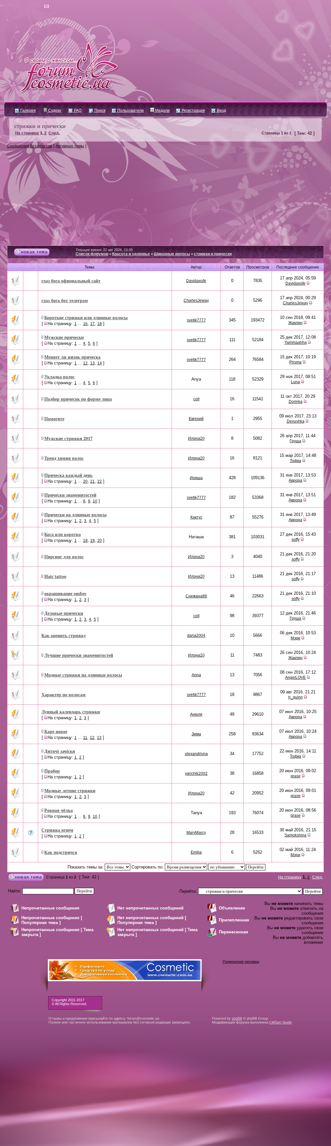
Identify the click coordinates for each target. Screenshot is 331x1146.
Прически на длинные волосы (75, 514)
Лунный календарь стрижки (70, 711)
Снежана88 (196, 596)
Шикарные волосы (172, 254)
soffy (296, 539)
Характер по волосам (63, 694)
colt (196, 399)
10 (95, 501)
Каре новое (55, 731)
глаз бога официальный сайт (71, 280)
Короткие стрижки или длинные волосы (86, 317)
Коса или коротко (62, 534)
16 (85, 323)
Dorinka (296, 401)
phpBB (237, 1018)
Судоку (54, 110)
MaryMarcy (196, 832)
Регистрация (193, 110)
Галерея (27, 110)
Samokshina (295, 835)
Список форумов (92, 254)
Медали (162, 110)
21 (92, 481)
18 (99, 323)
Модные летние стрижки (69, 790)
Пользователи (130, 110)
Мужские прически (64, 337)
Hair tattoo (55, 576)
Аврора (295, 480)
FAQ (77, 110)
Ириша (196, 478)
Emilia (196, 852)
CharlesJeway (196, 300)
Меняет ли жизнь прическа (72, 356)
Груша (295, 441)
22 (99, 481)
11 (85, 737)
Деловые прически (63, 613)
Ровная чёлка (58, 810)
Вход (221, 110)
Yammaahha (295, 342)
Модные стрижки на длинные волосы (83, 674)
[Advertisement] (165, 197)
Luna (295, 382)
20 (85, 481)
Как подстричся (60, 852)
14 (99, 363)
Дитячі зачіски (59, 751)
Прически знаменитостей (70, 494)
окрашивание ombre (65, 593)
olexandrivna (196, 754)
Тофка (295, 460)
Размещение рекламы (241, 961)
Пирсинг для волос (64, 556)
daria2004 (196, 635)
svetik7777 (196, 320)
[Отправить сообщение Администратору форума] (28, 6)
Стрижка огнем (57, 829)
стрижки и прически (40, 126)
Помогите (54, 418)
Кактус (196, 517)
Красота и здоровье (131, 254)
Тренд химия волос (64, 458)
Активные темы (70, 146)
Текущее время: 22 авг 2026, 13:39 (104, 250)
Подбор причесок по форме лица (78, 398)
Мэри (295, 638)
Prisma (295, 362)
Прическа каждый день (68, 475)
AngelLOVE (295, 677)
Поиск (99, 110)
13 (92, 363)
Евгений (196, 418)
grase (296, 776)
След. (54, 133)
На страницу (27, 133)
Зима (196, 734)
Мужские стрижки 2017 (68, 438)
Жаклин (295, 323)
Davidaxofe (196, 281)
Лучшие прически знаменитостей (78, 655)
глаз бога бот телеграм (64, 300)
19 (92, 540)
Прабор (52, 770)
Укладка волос (59, 376)
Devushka (295, 421)
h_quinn (295, 697)
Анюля (196, 714)
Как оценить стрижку (63, 635)
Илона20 (196, 438)
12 (85, 363)
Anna (196, 675)
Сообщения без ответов (29, 146)
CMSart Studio (280, 1022)
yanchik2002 (196, 773)
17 (92, 323)
